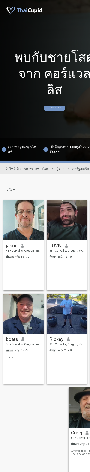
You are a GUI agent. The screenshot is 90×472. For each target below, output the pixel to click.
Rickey (56, 339)
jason (12, 245)
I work (9, 357)
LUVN (55, 245)
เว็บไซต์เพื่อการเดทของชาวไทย (26, 169)
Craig (76, 433)
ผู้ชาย (60, 169)
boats (12, 339)
